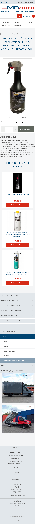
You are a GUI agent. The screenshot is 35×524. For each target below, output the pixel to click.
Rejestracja (29, 2)
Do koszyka (27, 130)
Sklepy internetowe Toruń (17, 521)
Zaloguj (19, 2)
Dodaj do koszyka (18, 205)
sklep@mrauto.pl (18, 463)
